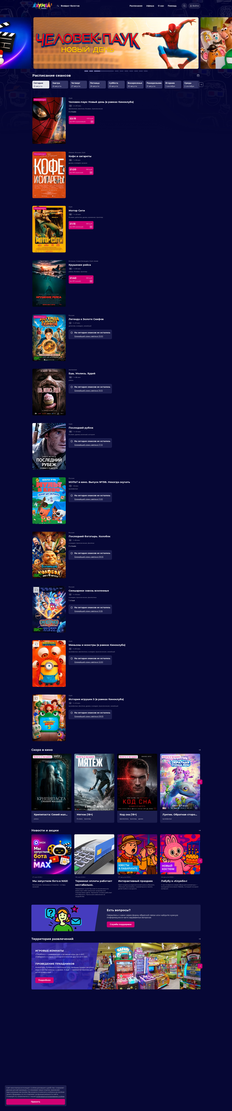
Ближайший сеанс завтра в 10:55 (88, 611)
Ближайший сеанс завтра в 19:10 (88, 391)
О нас (161, 6)
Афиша (150, 6)
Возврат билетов (70, 6)
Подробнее (44, 980)
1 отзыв (72, 600)
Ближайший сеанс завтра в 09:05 (88, 557)
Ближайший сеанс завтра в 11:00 (88, 499)
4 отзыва (72, 112)
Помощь (172, 6)
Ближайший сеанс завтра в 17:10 (88, 445)
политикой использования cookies (50, 1096)
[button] (31, 44)
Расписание (136, 6)
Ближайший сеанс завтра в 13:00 (88, 336)
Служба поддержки (120, 924)
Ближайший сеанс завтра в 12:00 (88, 662)
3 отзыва (72, 546)
